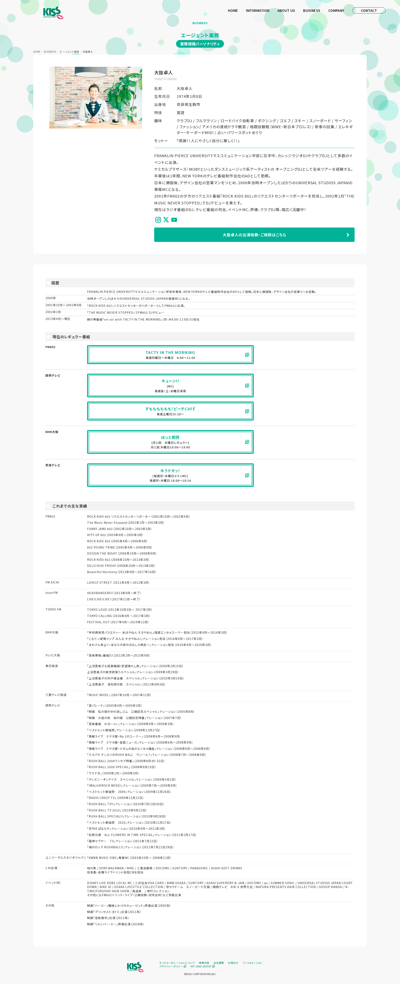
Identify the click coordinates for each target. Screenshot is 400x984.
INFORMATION (257, 10)
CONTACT (369, 10)
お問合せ (233, 962)
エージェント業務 (69, 51)
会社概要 (219, 962)
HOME (233, 10)
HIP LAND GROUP (201, 966)
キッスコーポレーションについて (177, 962)
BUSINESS (311, 10)
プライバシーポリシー (171, 966)
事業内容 (204, 962)
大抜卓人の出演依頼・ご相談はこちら (254, 234)
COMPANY (336, 10)
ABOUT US (286, 10)
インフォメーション (252, 962)
